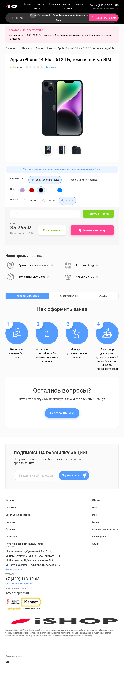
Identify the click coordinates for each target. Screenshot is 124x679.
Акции (59, 20)
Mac (44, 15)
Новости (79, 4)
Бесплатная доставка (59, 4)
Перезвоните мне (62, 413)
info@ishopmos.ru (17, 593)
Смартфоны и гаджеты (64, 15)
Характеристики (69, 296)
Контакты (69, 9)
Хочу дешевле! (52, 230)
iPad (39, 15)
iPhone (33, 15)
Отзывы (37, 9)
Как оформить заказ (28, 296)
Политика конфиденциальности (24, 543)
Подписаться (71, 475)
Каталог (28, 4)
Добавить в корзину (92, 230)
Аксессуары (82, 15)
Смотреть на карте (14, 569)
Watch (49, 15)
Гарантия (40, 4)
